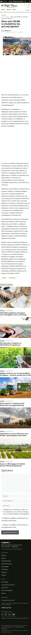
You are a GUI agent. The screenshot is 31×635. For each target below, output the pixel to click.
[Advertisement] (15, 76)
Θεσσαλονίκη (12, 277)
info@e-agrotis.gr (6, 607)
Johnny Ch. (8, 30)
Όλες (27, 10)
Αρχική (3, 9)
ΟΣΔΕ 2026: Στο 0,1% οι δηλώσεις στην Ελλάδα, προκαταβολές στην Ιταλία (14, 435)
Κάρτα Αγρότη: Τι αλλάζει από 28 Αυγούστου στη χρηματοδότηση (12, 404)
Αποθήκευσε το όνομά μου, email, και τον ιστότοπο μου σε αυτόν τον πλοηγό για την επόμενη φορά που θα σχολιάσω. (16, 512)
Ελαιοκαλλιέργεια (6, 561)
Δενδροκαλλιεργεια (6, 564)
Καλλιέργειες (5, 569)
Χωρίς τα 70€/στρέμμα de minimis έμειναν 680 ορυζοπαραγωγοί (12, 465)
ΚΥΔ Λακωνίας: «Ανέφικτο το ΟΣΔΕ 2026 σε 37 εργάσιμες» (10, 344)
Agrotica (8, 17)
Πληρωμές (15, 9)
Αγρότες (9, 9)
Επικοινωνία (4, 587)
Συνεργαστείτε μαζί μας (8, 585)
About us (3, 593)
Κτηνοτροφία (5, 566)
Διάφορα (3, 575)
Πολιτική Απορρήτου (7, 590)
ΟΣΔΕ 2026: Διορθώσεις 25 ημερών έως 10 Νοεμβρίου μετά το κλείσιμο (13, 314)
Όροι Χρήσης (5, 582)
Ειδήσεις (3, 555)
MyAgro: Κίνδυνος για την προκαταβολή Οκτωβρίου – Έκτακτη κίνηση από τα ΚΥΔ (15, 374)
